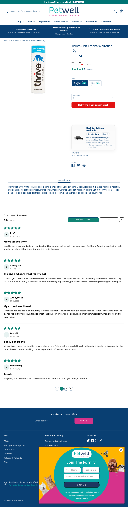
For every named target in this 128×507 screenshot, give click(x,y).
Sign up (83, 420)
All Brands (106, 21)
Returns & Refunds (13, 458)
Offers (76, 21)
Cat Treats (15, 41)
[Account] (115, 11)
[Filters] (109, 219)
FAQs (6, 441)
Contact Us (9, 449)
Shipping (8, 453)
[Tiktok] (100, 440)
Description (64, 180)
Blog (6, 462)
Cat (30, 21)
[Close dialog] (121, 450)
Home (6, 41)
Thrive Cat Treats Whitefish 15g (34, 41)
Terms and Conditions (56, 441)
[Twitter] (88, 440)
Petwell (20, 500)
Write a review (83, 219)
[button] (78, 69)
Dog (19, 21)
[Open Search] (6, 11)
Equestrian (44, 21)
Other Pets (60, 21)
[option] (24, 31)
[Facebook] (92, 440)
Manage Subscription (14, 445)
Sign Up (81, 484)
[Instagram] (96, 440)
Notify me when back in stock (93, 105)
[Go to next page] (71, 388)
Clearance (91, 21)
